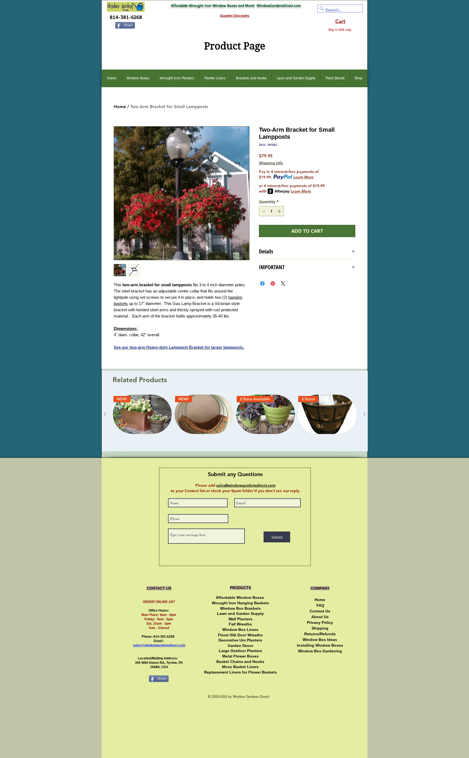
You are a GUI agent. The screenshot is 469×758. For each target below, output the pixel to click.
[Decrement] (263, 211)
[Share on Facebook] (262, 283)
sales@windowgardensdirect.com (159, 645)
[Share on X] (283, 283)
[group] (235, 420)
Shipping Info (271, 163)
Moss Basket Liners (240, 667)
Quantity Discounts (234, 16)
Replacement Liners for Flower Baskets (240, 672)
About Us (320, 617)
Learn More (303, 177)
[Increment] (279, 211)
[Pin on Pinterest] (273, 283)
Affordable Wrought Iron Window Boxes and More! (214, 5)
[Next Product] (364, 414)
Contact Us (320, 611)
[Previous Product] (105, 414)
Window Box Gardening (320, 651)
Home (120, 106)
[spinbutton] (271, 211)
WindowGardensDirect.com (279, 5)
